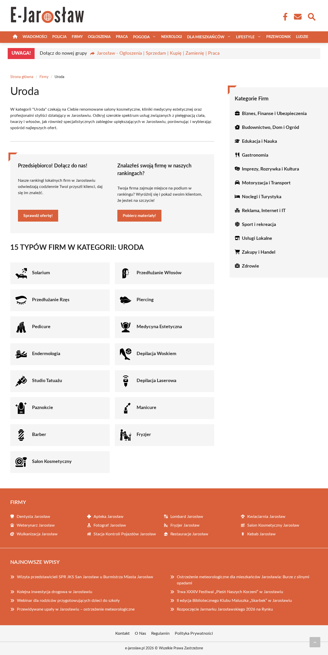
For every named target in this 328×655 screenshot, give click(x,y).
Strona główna (21, 77)
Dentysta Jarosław (33, 517)
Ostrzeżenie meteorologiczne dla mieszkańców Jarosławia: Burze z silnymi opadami (243, 580)
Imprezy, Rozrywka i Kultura (270, 169)
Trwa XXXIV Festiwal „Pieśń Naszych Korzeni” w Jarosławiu (230, 592)
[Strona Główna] (15, 37)
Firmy (77, 37)
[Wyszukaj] (311, 16)
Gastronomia (255, 155)
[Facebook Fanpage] (283, 16)
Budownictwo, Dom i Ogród (270, 127)
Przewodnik (278, 37)
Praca (122, 37)
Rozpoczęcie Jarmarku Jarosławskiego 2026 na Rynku (225, 609)
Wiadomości (35, 37)
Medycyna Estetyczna (159, 327)
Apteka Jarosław (109, 517)
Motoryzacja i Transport (266, 183)
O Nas (140, 633)
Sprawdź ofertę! (38, 216)
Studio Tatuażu (47, 380)
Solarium (41, 273)
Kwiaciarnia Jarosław (266, 517)
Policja (59, 37)
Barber (39, 434)
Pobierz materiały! (139, 216)
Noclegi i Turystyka (261, 197)
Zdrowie (250, 266)
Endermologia (46, 354)
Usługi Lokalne (257, 238)
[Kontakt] (297, 16)
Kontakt (122, 633)
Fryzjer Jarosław (185, 525)
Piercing (145, 300)
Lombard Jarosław (186, 517)
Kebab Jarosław (261, 534)
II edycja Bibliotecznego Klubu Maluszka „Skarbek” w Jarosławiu (234, 601)
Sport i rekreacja (259, 224)
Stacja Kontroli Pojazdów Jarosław (125, 534)
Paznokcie (42, 407)
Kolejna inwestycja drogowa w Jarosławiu (54, 592)
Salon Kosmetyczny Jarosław (273, 525)
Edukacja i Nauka (259, 141)
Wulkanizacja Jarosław (37, 534)
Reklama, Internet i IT (264, 210)
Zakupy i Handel (258, 252)
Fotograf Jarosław (110, 525)
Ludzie (302, 37)
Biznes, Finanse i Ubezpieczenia (274, 113)
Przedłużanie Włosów (159, 273)
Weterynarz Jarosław (36, 525)
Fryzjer (144, 434)
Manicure (146, 407)
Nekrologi (171, 37)
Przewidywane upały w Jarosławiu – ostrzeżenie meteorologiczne (76, 609)
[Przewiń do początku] (315, 642)
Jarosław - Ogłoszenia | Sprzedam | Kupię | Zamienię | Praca (158, 53)
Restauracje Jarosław (189, 534)
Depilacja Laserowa (156, 380)
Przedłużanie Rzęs (50, 300)
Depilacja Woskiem (156, 354)
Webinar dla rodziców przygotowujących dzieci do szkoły (68, 601)
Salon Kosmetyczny (52, 461)
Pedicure (41, 327)
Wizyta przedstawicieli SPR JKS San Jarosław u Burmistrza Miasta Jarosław (85, 577)
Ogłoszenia (99, 37)
